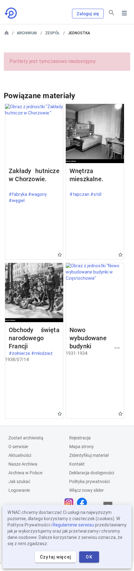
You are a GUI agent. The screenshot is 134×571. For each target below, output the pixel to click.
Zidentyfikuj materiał (89, 455)
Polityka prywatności (89, 481)
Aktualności (19, 455)
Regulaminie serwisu (73, 524)
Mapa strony (81, 446)
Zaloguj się (88, 13)
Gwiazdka (60, 254)
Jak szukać (19, 481)
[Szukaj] (111, 13)
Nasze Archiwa (22, 464)
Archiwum (27, 33)
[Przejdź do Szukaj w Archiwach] (11, 13)
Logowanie (19, 490)
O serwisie (18, 446)
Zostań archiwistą (25, 437)
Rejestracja (80, 437)
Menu (124, 13)
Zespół (52, 33)
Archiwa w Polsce (25, 472)
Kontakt (77, 464)
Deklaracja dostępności (91, 472)
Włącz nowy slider (86, 490)
